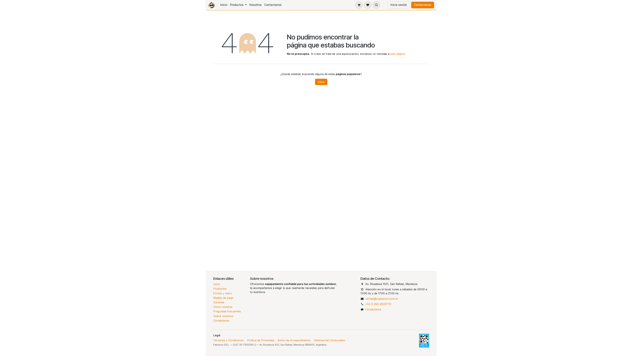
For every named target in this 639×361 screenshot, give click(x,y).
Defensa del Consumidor (329, 340)
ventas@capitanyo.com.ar (381, 298)
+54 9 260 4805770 (378, 304)
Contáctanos (221, 320)
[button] (376, 5)
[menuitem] (224, 5)
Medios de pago (223, 297)
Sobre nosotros (223, 316)
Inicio (321, 82)
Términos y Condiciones (228, 340)
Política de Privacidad (260, 340)
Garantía (218, 302)
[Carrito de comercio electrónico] (359, 5)
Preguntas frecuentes (227, 311)
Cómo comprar (223, 307)
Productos (219, 288)
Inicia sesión (398, 5)
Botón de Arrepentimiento (294, 340)
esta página (397, 53)
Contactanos (422, 5)
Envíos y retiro (222, 293)
